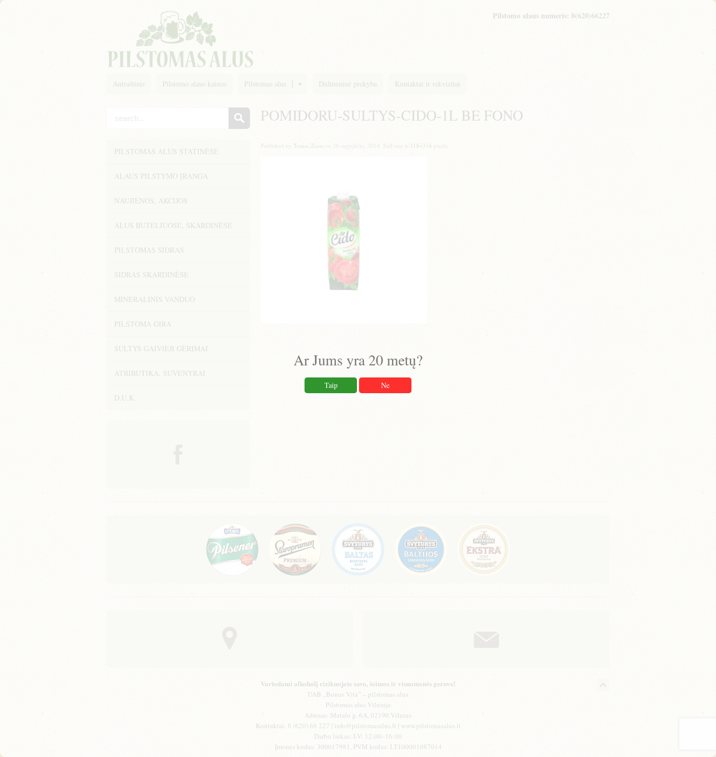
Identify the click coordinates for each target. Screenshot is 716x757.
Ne (385, 385)
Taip (331, 385)
